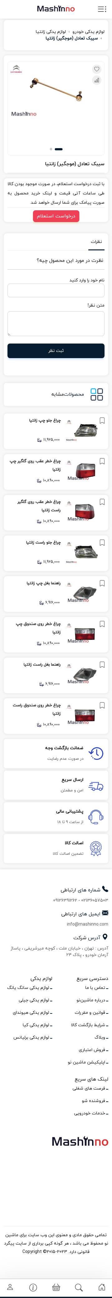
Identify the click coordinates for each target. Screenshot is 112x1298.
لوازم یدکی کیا (36, 1025)
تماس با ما (95, 988)
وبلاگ (100, 1038)
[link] (56, 431)
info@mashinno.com (87, 924)
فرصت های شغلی (88, 1088)
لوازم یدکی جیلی (34, 1000)
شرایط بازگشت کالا (88, 1025)
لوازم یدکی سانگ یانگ (28, 988)
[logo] (56, 8)
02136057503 (94, 901)
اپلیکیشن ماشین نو (86, 1062)
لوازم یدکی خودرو (88, 32)
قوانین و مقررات (90, 1013)
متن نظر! (96, 305)
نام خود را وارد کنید (87, 280)
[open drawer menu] (102, 10)
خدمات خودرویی (89, 1113)
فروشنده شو (93, 1101)
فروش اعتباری (92, 1050)
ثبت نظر (56, 351)
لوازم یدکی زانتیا (51, 32)
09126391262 (65, 901)
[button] (59, 149)
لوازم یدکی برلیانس (31, 1038)
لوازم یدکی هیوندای (31, 1013)
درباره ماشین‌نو (91, 1000)
